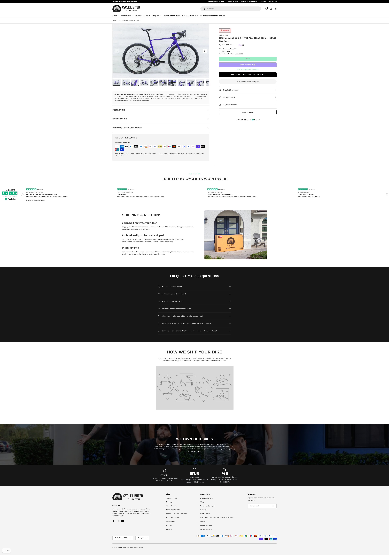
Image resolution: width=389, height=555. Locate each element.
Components (126, 16)
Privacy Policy (129, 547)
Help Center (253, 1)
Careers (203, 510)
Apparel (169, 529)
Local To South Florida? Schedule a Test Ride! (247, 74)
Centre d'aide (205, 514)
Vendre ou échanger (171, 16)
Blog (222, 1)
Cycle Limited (121, 547)
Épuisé (247, 59)
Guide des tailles (212, 1)
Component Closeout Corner (212, 16)
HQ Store (263, 1)
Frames (138, 16)
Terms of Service (138, 547)
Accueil (114, 20)
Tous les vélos (171, 498)
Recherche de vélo (190, 16)
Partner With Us (206, 529)
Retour (202, 521)
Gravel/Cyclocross (173, 510)
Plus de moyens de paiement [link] (248, 69)
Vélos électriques (172, 517)
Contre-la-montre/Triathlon (176, 514)
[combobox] (230, 8)
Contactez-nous (206, 525)
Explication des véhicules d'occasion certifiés (217, 517)
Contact (243, 1)
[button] (276, 8)
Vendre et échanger (207, 506)
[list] (161, 51)
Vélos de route (171, 506)
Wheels (147, 16)
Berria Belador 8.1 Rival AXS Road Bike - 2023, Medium (129, 20)
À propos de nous (232, 1)
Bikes (114, 16)
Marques (155, 16)
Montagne (169, 502)
